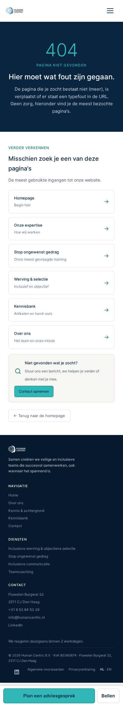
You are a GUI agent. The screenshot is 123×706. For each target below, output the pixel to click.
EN (109, 669)
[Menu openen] (110, 10)
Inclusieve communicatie (29, 564)
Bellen (108, 696)
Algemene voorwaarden (45, 669)
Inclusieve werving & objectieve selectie (42, 548)
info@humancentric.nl (26, 617)
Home (13, 495)
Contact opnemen (34, 391)
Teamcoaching (20, 571)
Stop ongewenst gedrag (28, 556)
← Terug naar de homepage (39, 415)
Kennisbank (18, 518)
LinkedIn (15, 625)
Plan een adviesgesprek (49, 696)
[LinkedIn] (16, 672)
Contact (15, 526)
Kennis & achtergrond (26, 510)
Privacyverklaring (82, 669)
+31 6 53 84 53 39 (23, 609)
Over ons (15, 503)
